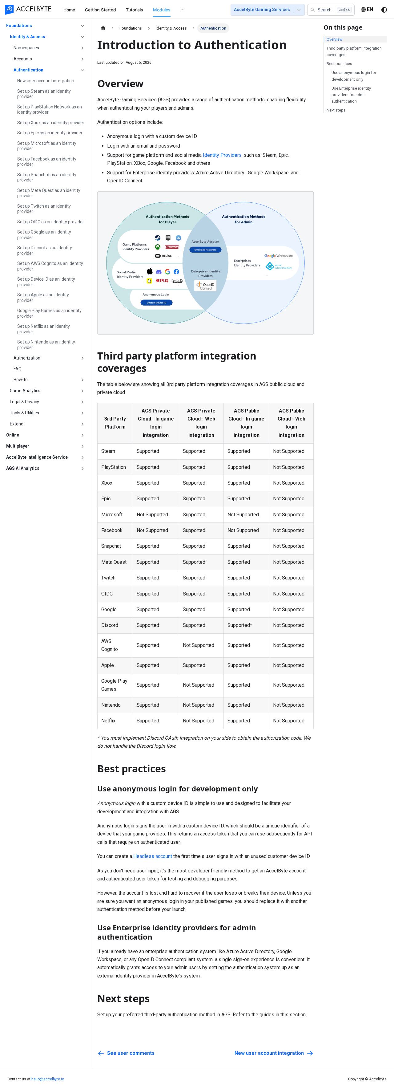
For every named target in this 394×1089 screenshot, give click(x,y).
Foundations (19, 25)
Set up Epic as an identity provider (49, 132)
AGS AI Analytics (22, 468)
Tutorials (134, 9)
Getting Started (100, 9)
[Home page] (103, 28)
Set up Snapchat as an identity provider (46, 177)
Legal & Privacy (24, 401)
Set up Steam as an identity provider (44, 94)
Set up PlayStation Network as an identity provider (49, 109)
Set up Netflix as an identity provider (43, 329)
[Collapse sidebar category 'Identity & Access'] (82, 37)
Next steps (336, 110)
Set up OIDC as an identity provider (50, 221)
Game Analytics (25, 390)
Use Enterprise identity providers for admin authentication (351, 95)
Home (69, 9)
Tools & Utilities (24, 412)
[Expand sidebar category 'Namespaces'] (82, 48)
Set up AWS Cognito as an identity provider (50, 266)
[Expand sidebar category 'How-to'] (82, 380)
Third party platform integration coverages (354, 51)
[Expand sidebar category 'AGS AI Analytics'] (82, 468)
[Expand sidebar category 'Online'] (82, 435)
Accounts (23, 58)
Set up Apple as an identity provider (43, 297)
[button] (331, 10)
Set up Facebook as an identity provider (46, 161)
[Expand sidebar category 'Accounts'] (82, 59)
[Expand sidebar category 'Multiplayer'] (82, 446)
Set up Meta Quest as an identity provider (48, 193)
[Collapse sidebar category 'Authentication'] (82, 70)
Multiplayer (17, 446)
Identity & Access (27, 36)
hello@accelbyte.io (47, 1079)
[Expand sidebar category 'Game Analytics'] (82, 391)
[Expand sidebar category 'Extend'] (82, 424)
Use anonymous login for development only (354, 75)
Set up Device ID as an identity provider (46, 282)
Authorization (27, 358)
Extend (16, 423)
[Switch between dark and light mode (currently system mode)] (384, 10)
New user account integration (45, 80)
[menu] (139, 9)
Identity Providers (222, 155)
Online (12, 435)
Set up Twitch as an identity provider (44, 209)
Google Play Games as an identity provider (49, 313)
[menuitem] (69, 10)
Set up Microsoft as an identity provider (46, 146)
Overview (335, 39)
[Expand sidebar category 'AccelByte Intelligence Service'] (82, 457)
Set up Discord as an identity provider (44, 250)
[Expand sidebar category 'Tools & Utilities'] (82, 413)
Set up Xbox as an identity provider (50, 122)
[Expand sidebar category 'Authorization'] (82, 358)
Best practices (339, 63)
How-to (21, 379)
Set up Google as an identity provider (44, 235)
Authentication (28, 69)
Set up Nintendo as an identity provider (46, 344)
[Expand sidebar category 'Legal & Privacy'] (82, 402)
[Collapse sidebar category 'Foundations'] (82, 26)
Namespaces (26, 47)
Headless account (152, 856)
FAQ (18, 368)
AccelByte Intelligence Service (37, 457)
